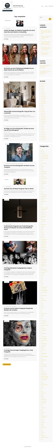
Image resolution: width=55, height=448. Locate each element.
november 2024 (43, 118)
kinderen (42, 298)
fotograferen (43, 255)
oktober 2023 (43, 139)
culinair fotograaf (8, 306)
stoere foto (42, 397)
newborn (42, 348)
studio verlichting (43, 401)
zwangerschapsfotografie (45, 437)
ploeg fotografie (43, 359)
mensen (42, 326)
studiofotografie (43, 402)
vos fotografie (43, 417)
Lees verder (6, 120)
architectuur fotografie (44, 156)
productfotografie (8, 224)
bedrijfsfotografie (43, 171)
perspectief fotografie (44, 356)
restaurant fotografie (44, 384)
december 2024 (43, 116)
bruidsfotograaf (43, 181)
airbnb (42, 150)
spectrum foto (43, 392)
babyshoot (42, 166)
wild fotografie (43, 427)
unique (42, 409)
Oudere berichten (7, 364)
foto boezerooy (43, 224)
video (42, 414)
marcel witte (43, 323)
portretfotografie (24, 126)
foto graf (42, 227)
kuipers (7, 266)
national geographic (44, 340)
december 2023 (43, 136)
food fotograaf (14, 306)
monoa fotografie (43, 338)
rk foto (42, 386)
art (41, 161)
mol (41, 335)
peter (42, 358)
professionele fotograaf (44, 376)
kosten (42, 303)
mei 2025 (42, 108)
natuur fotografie (43, 343)
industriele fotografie (44, 290)
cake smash (43, 188)
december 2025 (43, 96)
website (42, 424)
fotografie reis (43, 264)
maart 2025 (43, 111)
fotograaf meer (43, 249)
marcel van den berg (44, 321)
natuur (42, 341)
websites (42, 425)
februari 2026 (43, 93)
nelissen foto (43, 346)
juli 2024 (42, 124)
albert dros (42, 151)
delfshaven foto (43, 201)
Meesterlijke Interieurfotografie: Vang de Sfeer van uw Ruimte (19, 112)
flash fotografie (43, 216)
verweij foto (43, 412)
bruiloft (42, 184)
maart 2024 (43, 131)
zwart (42, 439)
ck (41, 189)
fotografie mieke (43, 259)
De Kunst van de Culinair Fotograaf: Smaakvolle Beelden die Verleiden (18, 309)
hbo (41, 277)
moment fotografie (44, 336)
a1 (41, 148)
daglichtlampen (43, 196)
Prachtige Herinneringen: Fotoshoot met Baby (45, 53)
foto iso (42, 231)
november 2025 (43, 98)
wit (41, 429)
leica (41, 308)
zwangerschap (43, 435)
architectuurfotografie (44, 158)
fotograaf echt (43, 244)
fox (41, 267)
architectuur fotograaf (44, 155)
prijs (41, 368)
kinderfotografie (43, 300)
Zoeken (41, 17)
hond (42, 282)
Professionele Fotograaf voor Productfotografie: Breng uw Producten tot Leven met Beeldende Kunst (18, 227)
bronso (42, 179)
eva (41, 206)
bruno (42, 186)
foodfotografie (43, 221)
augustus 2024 (43, 123)
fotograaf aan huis (44, 239)
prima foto (42, 371)
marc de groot (43, 320)
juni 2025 (42, 106)
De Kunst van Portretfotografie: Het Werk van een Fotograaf (19, 166)
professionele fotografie (44, 378)
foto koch (42, 232)
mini (41, 331)
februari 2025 (43, 113)
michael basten (43, 328)
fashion (42, 211)
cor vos (42, 191)
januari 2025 (43, 114)
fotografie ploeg (43, 262)
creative (42, 193)
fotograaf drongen (44, 242)
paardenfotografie (44, 353)
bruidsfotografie (43, 183)
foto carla (42, 226)
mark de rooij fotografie (44, 325)
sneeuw (42, 391)
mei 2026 (42, 88)
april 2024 (42, 129)
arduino (42, 160)
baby (42, 165)
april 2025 (42, 109)
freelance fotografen (44, 270)
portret (14, 126)
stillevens (42, 396)
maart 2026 (43, 91)
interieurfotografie (44, 292)
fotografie (7, 66)
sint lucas (42, 387)
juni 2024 (42, 126)
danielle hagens (43, 198)
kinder (42, 297)
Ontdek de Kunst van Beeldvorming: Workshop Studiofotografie (45, 66)
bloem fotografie (43, 173)
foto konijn (42, 234)
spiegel (42, 394)
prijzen (42, 369)
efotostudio (41, 65)
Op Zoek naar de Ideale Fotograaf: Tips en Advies (19, 188)
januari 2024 (43, 134)
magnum (42, 315)
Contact (42, 6)
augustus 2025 (43, 103)
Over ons (46, 6)
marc (42, 318)
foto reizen (42, 236)
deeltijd (42, 199)
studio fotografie (43, 399)
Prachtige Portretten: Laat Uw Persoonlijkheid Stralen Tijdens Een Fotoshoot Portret (45, 48)
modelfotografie (43, 333)
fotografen (42, 254)
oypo (42, 351)
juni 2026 (42, 86)
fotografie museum (44, 260)
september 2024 (43, 121)
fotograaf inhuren (43, 247)
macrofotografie (43, 313)
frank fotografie (43, 269)
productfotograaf (43, 373)
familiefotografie (43, 209)
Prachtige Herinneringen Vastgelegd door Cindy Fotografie (18, 351)
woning (42, 430)
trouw (42, 406)
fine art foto (43, 214)
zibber (42, 434)
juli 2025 (42, 104)
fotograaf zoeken (8, 186)
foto (41, 222)
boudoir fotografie (44, 178)
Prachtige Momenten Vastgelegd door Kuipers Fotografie (18, 268)
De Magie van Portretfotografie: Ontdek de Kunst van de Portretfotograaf (19, 129)
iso (41, 293)
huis (41, 285)
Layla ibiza (41, 71)
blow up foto (43, 176)
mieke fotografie (43, 330)
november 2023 (43, 137)
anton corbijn (43, 153)
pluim (42, 361)
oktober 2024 (43, 119)
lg (41, 310)
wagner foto (43, 422)
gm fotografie (43, 272)
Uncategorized (8, 28)
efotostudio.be (18, 5)
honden (42, 283)
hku (41, 280)
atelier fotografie (43, 163)
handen (42, 275)
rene (41, 381)
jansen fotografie (43, 295)
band (42, 168)
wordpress (42, 432)
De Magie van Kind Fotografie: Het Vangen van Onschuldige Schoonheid (46, 37)
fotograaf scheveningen (44, 250)
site (41, 389)
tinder (42, 404)
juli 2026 (42, 85)
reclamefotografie (44, 379)
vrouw (42, 419)
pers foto (42, 354)
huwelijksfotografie (44, 287)
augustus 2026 (43, 83)
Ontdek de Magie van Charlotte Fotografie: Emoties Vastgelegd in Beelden (46, 32)
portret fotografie (18, 126)
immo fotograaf (43, 288)
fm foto (42, 217)
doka (42, 204)
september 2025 (43, 101)
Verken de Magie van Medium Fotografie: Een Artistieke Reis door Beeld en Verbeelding (19, 31)
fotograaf (7, 126)
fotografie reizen (43, 265)
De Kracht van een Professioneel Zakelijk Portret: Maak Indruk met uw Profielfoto (19, 69)
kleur (42, 302)
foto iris (42, 229)
